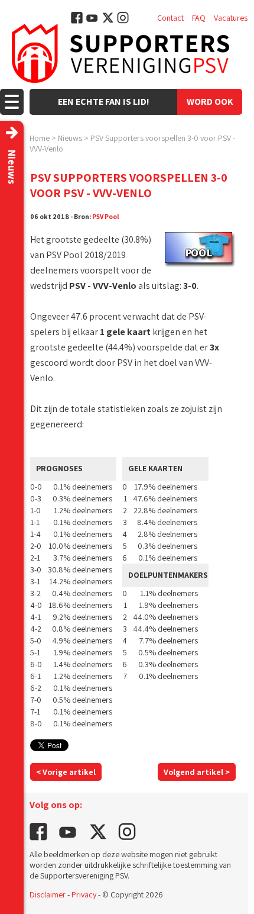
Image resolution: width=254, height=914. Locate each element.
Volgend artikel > (197, 772)
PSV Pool (105, 216)
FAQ (199, 17)
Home (40, 138)
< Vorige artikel (66, 772)
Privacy (83, 894)
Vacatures (231, 17)
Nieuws (70, 138)
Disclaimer (48, 894)
